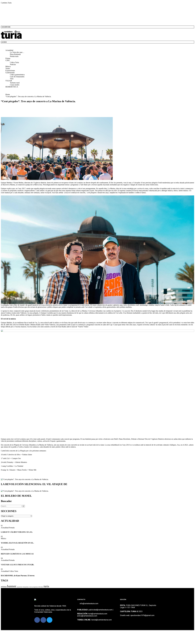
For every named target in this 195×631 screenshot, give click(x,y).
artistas (4, 586)
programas (35, 586)
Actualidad (9, 50)
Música (8, 66)
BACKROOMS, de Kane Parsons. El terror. (18, 576)
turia (46, 586)
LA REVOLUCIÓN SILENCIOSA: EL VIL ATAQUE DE (34, 484)
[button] (97, 46)
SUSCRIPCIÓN (6, 27)
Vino (11, 79)
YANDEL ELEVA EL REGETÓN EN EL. (17, 543)
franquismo (26, 586)
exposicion (19, 586)
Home (8, 94)
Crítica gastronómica (17, 75)
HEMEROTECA (11, 87)
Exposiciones (10, 71)
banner (11, 586)
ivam (30, 586)
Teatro (7, 68)
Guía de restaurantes (17, 77)
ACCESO (4, 42)
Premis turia (14, 56)
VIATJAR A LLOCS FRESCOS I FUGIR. (17, 565)
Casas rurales (14, 85)
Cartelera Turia (6, 3)
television (40, 586)
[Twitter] (49, 620)
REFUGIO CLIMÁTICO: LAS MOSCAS (17, 554)
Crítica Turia (14, 62)
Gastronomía (10, 73)
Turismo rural (15, 83)
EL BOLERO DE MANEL (16, 495)
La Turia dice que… (17, 52)
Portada (12, 528)
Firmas (7, 58)
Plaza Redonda (15, 54)
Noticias (13, 64)
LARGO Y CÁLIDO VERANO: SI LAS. (17, 532)
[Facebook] (37, 620)
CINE (7, 60)
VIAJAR (8, 81)
